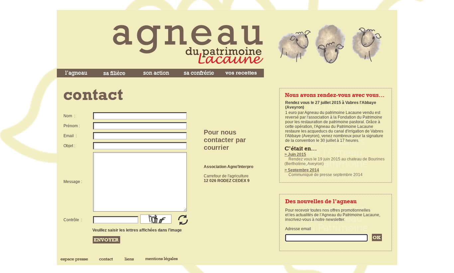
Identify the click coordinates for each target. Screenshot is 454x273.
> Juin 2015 (295, 154)
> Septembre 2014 (301, 170)
